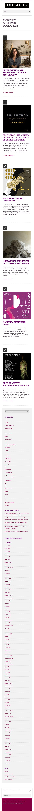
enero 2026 (7, 559)
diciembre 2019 (8, 683)
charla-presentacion (9, 425)
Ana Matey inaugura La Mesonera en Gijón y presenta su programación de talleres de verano (16, 518)
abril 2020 (7, 675)
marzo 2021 (7, 647)
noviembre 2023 (9, 598)
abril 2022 (7, 628)
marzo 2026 (7, 556)
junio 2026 (7, 548)
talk (5, 483)
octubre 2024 (8, 581)
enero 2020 (7, 680)
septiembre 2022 (9, 625)
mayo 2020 (7, 672)
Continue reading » (8, 92)
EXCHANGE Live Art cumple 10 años (13, 199)
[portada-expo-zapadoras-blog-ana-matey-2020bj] (17, 366)
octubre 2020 (8, 661)
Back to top (30, 791)
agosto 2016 (7, 735)
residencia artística (9, 477)
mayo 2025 (7, 576)
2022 (10, 790)
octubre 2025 (8, 565)
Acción (6, 420)
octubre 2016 (8, 732)
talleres (6, 491)
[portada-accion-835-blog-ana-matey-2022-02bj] (17, 244)
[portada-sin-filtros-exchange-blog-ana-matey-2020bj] (17, 118)
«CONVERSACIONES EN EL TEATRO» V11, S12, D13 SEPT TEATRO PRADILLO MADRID (17, 514)
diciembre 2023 (8, 595)
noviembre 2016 (9, 730)
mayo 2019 (7, 699)
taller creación (8, 488)
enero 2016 (7, 746)
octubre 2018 (8, 713)
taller (6, 486)
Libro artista (7, 461)
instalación (7, 455)
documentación (8, 439)
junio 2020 (7, 669)
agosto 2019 (7, 691)
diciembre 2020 (8, 655)
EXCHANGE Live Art (21, 801)
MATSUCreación (6, 801)
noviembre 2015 (8, 752)
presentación (8, 469)
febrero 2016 (8, 743)
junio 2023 (7, 606)
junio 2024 (7, 584)
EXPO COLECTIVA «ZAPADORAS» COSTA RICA (16, 384)
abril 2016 (7, 741)
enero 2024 (7, 592)
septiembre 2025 (9, 567)
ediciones (7, 442)
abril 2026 (7, 554)
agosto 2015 (7, 757)
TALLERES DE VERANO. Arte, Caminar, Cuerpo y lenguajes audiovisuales (16, 527)
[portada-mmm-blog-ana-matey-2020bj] (17, 305)
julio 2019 (7, 694)
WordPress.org (8, 779)
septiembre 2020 (9, 664)
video (6, 499)
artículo (6, 422)
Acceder (7, 771)
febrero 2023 (8, 614)
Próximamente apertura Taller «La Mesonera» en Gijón (16, 532)
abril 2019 (7, 702)
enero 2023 (7, 617)
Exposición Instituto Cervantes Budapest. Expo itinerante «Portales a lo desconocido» (16, 523)
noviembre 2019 (9, 686)
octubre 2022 (8, 622)
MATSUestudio (13, 801)
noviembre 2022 (9, 620)
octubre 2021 (8, 636)
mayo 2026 (7, 551)
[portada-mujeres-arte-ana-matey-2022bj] (17, 53)
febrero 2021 (8, 650)
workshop (7, 505)
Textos (6, 494)
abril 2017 (7, 727)
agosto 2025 (7, 570)
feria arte (7, 450)
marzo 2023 (7, 611)
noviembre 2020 (9, 658)
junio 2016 (7, 738)
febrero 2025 (8, 578)
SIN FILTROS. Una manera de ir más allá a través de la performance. (16, 137)
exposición (7, 447)
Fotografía (7, 453)
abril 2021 (7, 644)
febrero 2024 (8, 589)
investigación (8, 458)
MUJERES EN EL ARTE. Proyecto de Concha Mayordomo (14, 72)
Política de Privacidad (12, 803)
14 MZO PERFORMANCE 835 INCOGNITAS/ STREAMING (16, 262)
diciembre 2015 (8, 749)
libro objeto (7, 464)
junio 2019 (7, 697)
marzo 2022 (7, 631)
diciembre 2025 (8, 562)
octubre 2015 (8, 754)
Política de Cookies (19, 803)
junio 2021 (7, 642)
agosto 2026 (7, 545)
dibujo (6, 436)
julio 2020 (7, 666)
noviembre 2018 (9, 710)
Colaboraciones (8, 428)
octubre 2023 (8, 600)
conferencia (8, 431)
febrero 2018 (8, 721)
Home (5, 790)
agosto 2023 (7, 603)
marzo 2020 (7, 677)
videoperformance (9, 502)
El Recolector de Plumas (10, 444)
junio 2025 (7, 573)
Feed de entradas (9, 774)
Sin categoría (8, 480)
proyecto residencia (9, 475)
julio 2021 (7, 639)
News (6, 466)
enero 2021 (7, 653)
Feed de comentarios (10, 776)
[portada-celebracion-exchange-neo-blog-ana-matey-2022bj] (17, 181)
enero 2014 (7, 763)
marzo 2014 (7, 760)
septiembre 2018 (9, 716)
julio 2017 (7, 724)
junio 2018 (7, 719)
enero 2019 (7, 708)
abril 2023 (7, 609)
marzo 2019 (7, 705)
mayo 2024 (7, 587)
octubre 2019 (8, 688)
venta (6, 497)
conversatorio (8, 433)
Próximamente (8, 472)
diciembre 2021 (8, 633)
